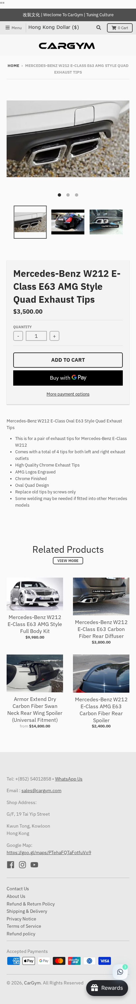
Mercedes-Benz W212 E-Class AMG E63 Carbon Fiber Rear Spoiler (101, 709)
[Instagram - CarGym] (22, 865)
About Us (16, 896)
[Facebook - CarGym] (11, 865)
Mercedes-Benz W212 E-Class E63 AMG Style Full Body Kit (35, 624)
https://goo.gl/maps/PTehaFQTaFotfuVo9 (49, 852)
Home (13, 65)
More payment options (68, 394)
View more (68, 560)
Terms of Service (24, 926)
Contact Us (18, 889)
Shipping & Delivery (27, 911)
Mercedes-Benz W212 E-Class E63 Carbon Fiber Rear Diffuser (101, 629)
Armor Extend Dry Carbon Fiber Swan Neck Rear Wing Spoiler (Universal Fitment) (34, 709)
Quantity (22, 327)
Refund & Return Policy (31, 904)
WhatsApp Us (69, 779)
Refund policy (21, 934)
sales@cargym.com (41, 790)
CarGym (32, 983)
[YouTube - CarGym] (34, 865)
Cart (123, 27)
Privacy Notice (21, 919)
